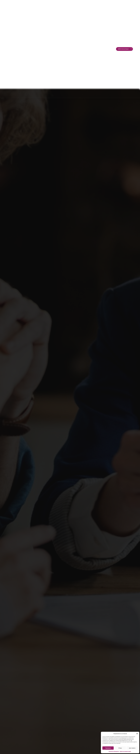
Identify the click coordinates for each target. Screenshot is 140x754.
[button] (137, 733)
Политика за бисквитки (114, 751)
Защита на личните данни (125, 751)
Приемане (108, 748)
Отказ (120, 748)
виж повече (132, 748)
